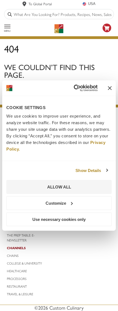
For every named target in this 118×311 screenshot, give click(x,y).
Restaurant (17, 286)
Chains (13, 255)
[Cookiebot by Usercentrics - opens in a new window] (74, 88)
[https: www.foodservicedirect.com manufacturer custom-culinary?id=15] (107, 33)
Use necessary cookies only (59, 219)
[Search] (9, 14)
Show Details (88, 170)
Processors (17, 278)
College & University (24, 263)
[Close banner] (110, 88)
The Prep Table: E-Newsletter (21, 238)
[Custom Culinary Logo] (58, 29)
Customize (56, 203)
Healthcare (17, 270)
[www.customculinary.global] (24, 3)
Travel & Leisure (20, 293)
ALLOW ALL (59, 187)
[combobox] (62, 14)
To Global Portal (40, 3)
